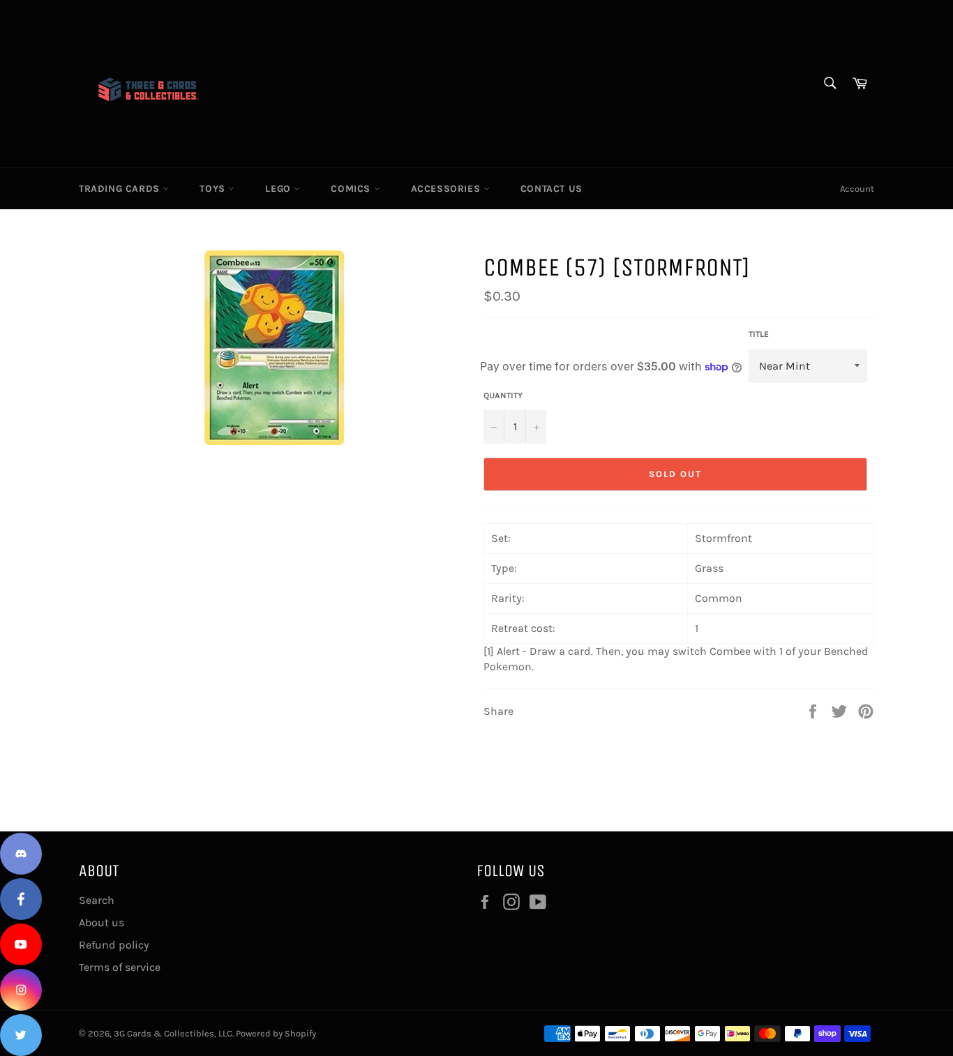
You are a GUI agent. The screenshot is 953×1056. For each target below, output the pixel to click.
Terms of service (119, 967)
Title (759, 334)
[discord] (21, 854)
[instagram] (21, 990)
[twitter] (21, 1035)
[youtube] (21, 944)
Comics (352, 189)
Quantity (503, 395)
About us (101, 922)
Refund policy (114, 944)
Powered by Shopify (276, 1033)
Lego (279, 189)
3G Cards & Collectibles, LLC (173, 1033)
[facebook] (21, 899)
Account (857, 188)
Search (96, 900)
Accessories (447, 189)
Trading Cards (121, 189)
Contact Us (551, 189)
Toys (214, 189)
